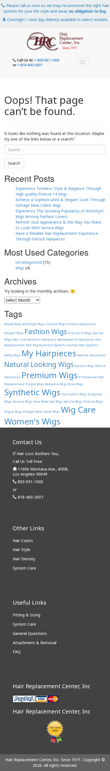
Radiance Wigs (56, 384)
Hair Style (21, 549)
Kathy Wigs (12, 355)
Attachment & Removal (34, 642)
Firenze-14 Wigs (80, 333)
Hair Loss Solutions (26, 339)
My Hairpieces (48, 353)
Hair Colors (23, 540)
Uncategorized (29, 262)
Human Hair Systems (82, 345)
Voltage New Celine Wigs (41, 412)
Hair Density (24, 558)
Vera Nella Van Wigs (48, 401)
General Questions (30, 633)
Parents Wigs (84, 366)
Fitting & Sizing (26, 615)
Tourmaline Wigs (73, 394)
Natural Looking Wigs (39, 364)
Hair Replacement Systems (46, 345)
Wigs (20, 267)
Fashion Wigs (46, 331)
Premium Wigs (49, 375)
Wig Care (78, 409)
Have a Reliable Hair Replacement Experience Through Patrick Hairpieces (57, 236)
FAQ (17, 651)
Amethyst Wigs (33, 324)
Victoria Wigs (93, 401)
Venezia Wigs (22, 401)
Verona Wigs (73, 401)
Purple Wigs (35, 384)
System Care (24, 568)
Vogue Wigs (13, 412)
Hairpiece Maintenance (59, 339)
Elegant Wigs (13, 333)
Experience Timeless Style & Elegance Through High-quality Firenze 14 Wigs (58, 191)
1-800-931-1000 (46, 60)
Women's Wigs (32, 421)
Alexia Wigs (12, 324)
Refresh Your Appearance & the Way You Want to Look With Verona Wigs (58, 224)
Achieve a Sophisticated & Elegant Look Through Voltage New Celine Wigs (60, 202)
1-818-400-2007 (29, 65)
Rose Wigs (75, 384)
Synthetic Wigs (32, 392)
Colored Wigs (55, 324)
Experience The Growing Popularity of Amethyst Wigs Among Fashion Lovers (60, 213)
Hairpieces (86, 339)
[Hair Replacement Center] (55, 41)
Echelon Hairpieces (81, 324)
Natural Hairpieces (91, 355)
